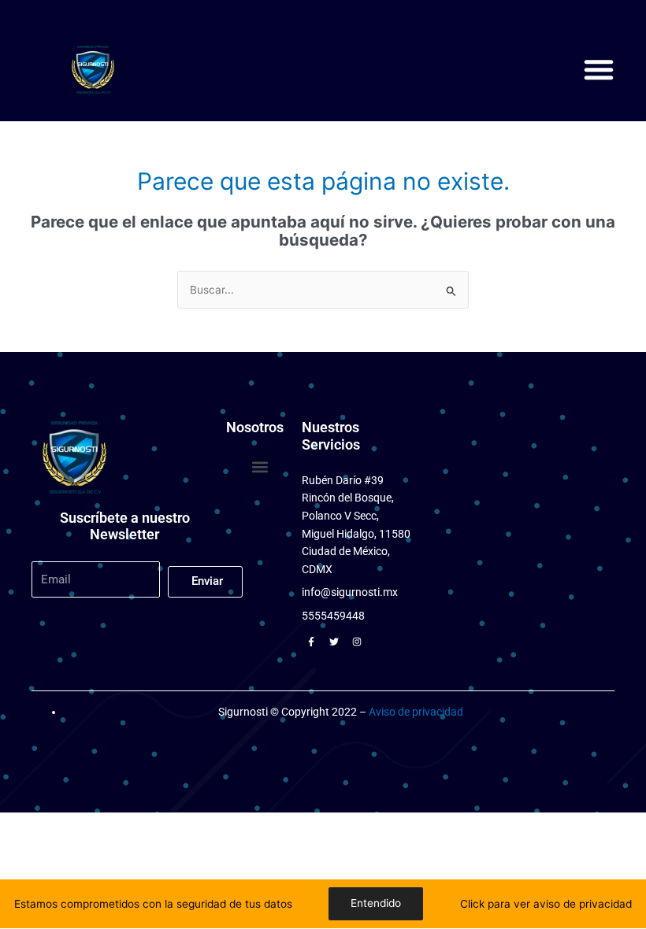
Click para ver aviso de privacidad (546, 904)
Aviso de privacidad (416, 711)
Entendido (376, 903)
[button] (598, 69)
